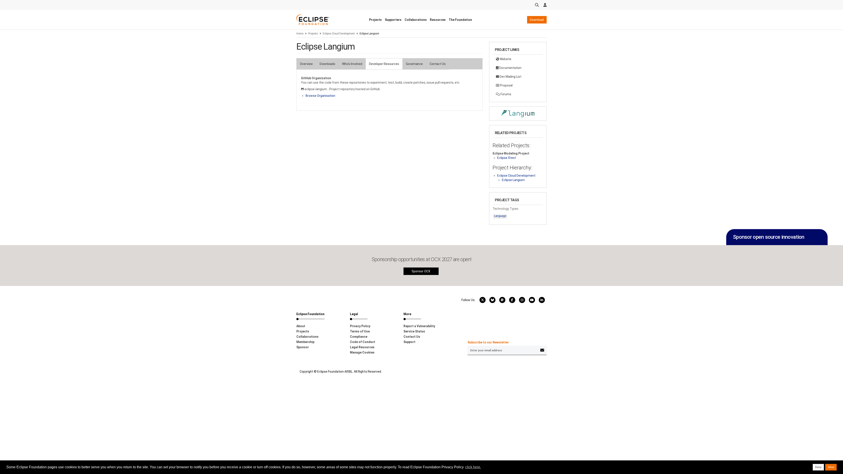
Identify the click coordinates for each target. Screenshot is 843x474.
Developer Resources (384, 64)
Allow (831, 467)
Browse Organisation (320, 95)
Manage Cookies (362, 352)
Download (537, 20)
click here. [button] (473, 467)
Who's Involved (352, 64)
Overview (306, 64)
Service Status (414, 331)
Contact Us (438, 64)
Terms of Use (360, 331)
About (300, 326)
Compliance (358, 336)
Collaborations (416, 20)
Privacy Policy (360, 326)
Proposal (506, 85)
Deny (818, 467)
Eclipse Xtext (506, 158)
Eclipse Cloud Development (339, 33)
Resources (438, 20)
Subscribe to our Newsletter (488, 342)
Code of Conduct (362, 342)
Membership (305, 342)
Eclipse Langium (513, 180)
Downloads (327, 64)
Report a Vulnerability (419, 326)
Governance (414, 64)
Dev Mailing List (510, 76)
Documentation (510, 68)
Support (409, 342)
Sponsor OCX (421, 271)
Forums (505, 94)
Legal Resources (362, 347)
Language (500, 215)
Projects (375, 20)
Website (505, 59)
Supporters (393, 20)
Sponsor (302, 347)
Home (299, 33)
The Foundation (460, 20)
